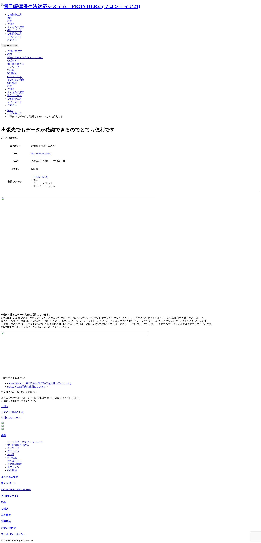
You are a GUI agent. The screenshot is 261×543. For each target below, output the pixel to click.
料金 (9, 21)
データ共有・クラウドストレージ (25, 57)
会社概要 (6, 515)
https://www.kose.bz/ (41, 153)
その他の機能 (14, 464)
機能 (9, 17)
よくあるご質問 (15, 27)
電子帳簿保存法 (15, 63)
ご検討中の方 (14, 14)
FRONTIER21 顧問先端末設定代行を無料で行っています (40, 383)
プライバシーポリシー (13, 534)
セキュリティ (14, 76)
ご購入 (10, 24)
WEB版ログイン (10, 496)
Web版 (10, 70)
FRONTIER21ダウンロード (16, 489)
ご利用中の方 (14, 33)
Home (10, 110)
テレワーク (13, 67)
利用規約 (6, 521)
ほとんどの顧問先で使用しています (26, 386)
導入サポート (14, 30)
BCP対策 (12, 73)
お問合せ (12, 40)
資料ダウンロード (11, 417)
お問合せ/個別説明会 (12, 412)
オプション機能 (15, 79)
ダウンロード (14, 36)
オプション (13, 467)
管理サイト (13, 60)
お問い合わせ (8, 528)
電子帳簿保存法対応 (18, 445)
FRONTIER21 (40, 177)
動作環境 (12, 83)
